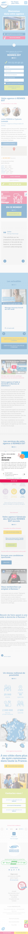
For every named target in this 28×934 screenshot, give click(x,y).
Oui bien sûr (14, 480)
